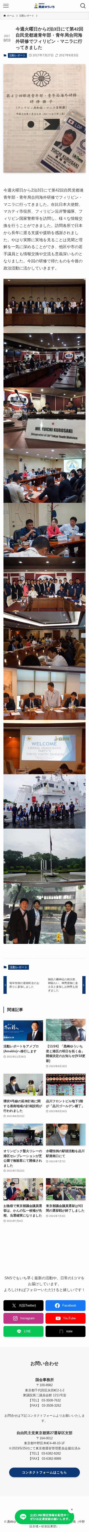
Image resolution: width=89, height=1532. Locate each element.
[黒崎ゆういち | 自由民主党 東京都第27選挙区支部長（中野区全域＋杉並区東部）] (44, 6)
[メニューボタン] (6, 6)
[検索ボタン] (83, 6)
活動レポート (17, 55)
